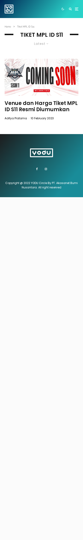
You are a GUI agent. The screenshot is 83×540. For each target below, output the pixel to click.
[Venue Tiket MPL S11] (41, 77)
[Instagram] (45, 169)
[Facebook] (37, 169)
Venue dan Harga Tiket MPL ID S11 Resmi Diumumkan (41, 106)
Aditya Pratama (16, 118)
